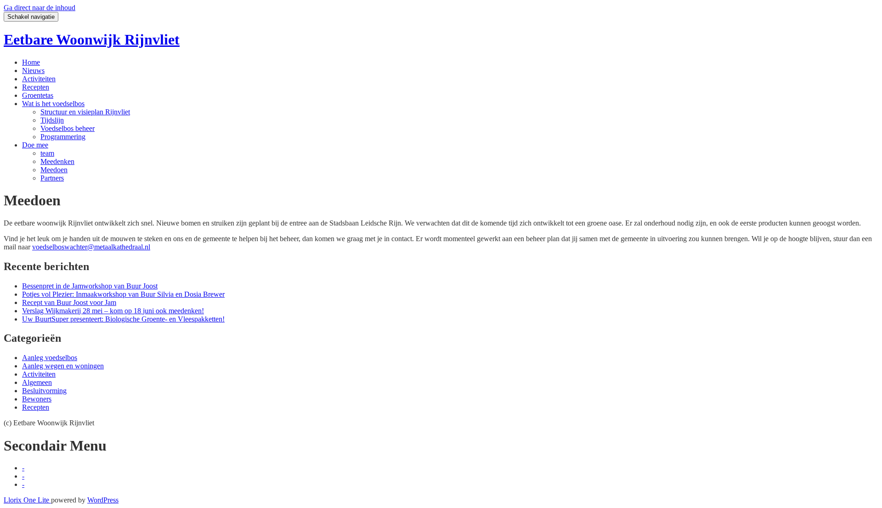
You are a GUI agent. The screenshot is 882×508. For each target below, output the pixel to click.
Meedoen (54, 170)
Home (31, 62)
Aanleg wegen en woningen (63, 366)
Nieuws (33, 70)
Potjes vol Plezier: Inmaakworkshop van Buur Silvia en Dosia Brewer (123, 294)
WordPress (103, 500)
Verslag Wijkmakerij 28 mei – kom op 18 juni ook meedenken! (113, 311)
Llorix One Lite (27, 500)
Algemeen (37, 382)
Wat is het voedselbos (53, 103)
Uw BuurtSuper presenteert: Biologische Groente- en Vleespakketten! (123, 319)
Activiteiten (39, 79)
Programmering (62, 137)
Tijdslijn (52, 120)
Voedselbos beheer (67, 128)
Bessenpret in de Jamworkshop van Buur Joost (90, 286)
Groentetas (37, 95)
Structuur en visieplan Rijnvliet (85, 112)
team (47, 153)
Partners (52, 178)
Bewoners (36, 399)
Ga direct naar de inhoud (39, 7)
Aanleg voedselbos (49, 357)
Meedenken (57, 161)
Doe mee (35, 145)
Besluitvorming (44, 391)
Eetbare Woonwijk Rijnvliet (92, 39)
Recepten (35, 87)
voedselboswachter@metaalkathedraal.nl (91, 247)
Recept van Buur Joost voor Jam (69, 302)
